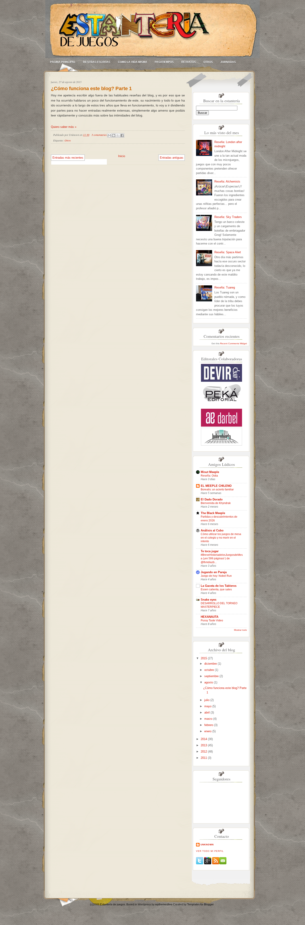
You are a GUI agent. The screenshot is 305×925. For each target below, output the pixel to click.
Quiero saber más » (63, 127)
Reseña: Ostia (209, 475)
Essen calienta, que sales (216, 589)
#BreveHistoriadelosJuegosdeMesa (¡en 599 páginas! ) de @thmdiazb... (222, 558)
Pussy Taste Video (212, 620)
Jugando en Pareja (214, 572)
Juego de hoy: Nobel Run (216, 575)
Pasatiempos (164, 62)
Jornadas (228, 62)
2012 (204, 751)
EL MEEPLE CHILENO (216, 485)
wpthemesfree (163, 904)
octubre (209, 670)
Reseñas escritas (96, 62)
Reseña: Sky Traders (228, 217)
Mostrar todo (240, 630)
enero (208, 731)
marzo (208, 718)
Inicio (121, 156)
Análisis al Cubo (212, 530)
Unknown (207, 844)
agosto (209, 682)
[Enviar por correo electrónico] (109, 135)
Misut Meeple (210, 472)
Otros (208, 62)
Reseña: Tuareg (224, 287)
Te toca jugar (210, 551)
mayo (208, 706)
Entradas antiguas (171, 157)
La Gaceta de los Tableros (218, 585)
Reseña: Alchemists (227, 181)
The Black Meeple (213, 513)
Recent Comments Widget (233, 343)
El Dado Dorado (212, 499)
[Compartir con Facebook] (122, 135)
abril (207, 712)
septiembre (211, 676)
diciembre (211, 663)
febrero (209, 725)
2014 (204, 739)
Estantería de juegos (112, 904)
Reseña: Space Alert (227, 252)
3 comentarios (99, 135)
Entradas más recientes (67, 157)
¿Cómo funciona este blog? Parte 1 (91, 88)
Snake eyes (208, 599)
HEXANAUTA (209, 616)
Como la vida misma (132, 62)
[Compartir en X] (118, 135)
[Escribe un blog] (113, 135)
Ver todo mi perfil (210, 851)
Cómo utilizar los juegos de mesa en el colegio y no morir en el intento (221, 538)
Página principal (62, 62)
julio (207, 700)
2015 (204, 658)
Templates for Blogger (200, 904)
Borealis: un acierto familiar (217, 489)
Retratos (188, 62)
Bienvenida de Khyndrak (216, 503)
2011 (204, 757)
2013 (204, 745)
